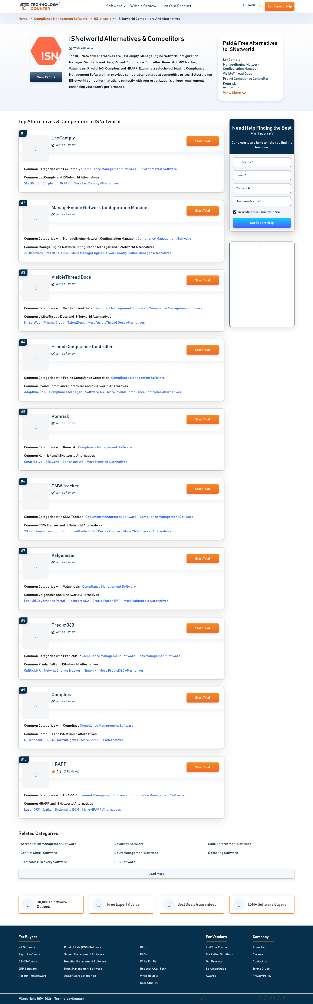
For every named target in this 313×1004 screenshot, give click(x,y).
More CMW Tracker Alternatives (147, 531)
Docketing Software (223, 853)
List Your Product (176, 6)
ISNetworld (102, 18)
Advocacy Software (129, 844)
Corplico (49, 183)
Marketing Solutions (219, 954)
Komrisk (60, 416)
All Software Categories (80, 975)
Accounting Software (33, 975)
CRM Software (28, 961)
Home (23, 18)
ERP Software (28, 968)
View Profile (46, 77)
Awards (211, 975)
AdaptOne (31, 392)
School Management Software (84, 954)
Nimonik (90, 670)
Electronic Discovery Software (44, 862)
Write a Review (143, 6)
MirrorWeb (32, 322)
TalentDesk (76, 322)
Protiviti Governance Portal (44, 601)
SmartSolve (33, 462)
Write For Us (148, 961)
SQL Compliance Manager (62, 392)
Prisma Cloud (54, 322)
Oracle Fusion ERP (106, 601)
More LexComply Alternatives (96, 183)
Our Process (214, 961)
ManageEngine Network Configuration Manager (100, 208)
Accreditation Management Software (48, 844)
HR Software (27, 947)
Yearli (50, 253)
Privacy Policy (262, 975)
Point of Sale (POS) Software (83, 947)
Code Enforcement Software (229, 844)
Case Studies (149, 983)
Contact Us (260, 961)
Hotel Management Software (83, 968)
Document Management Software (120, 308)
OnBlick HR (32, 670)
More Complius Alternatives (102, 740)
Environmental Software (158, 169)
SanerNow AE (72, 462)
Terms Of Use (261, 968)
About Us (259, 947)
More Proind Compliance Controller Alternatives (144, 392)
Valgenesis (63, 555)
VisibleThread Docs (71, 277)
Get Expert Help (262, 223)
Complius (61, 695)
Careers (258, 954)
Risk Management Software (159, 656)
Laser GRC (32, 809)
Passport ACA (78, 601)
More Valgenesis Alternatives (146, 601)
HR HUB (64, 183)
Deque (63, 253)
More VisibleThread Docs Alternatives (116, 322)
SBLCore (52, 462)
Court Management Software (136, 853)
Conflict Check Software (39, 853)
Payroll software (29, 954)
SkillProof (31, 183)
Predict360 (63, 625)
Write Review (149, 975)
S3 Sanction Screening (41, 531)
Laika (47, 809)
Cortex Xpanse (109, 531)
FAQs (143, 954)
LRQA (49, 740)
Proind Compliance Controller (82, 347)
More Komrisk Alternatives (107, 462)
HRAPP (59, 764)
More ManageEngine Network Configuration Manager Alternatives (121, 253)
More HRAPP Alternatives (101, 809)
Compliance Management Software (61, 18)
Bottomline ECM (67, 809)
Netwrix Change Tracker (62, 670)
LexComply (63, 138)
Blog (143, 947)
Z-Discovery (33, 253)
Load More (156, 873)
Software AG (94, 392)
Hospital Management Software (85, 961)
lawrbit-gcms (67, 740)
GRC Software (124, 862)
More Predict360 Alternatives (121, 670)
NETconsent (33, 740)
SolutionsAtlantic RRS (78, 531)
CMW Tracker (65, 486)
